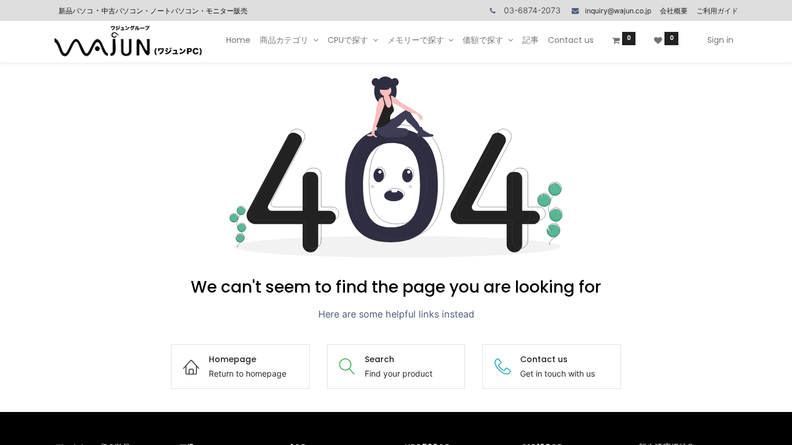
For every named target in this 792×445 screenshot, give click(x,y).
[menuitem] (238, 40)
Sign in (720, 40)
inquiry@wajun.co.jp (618, 10)
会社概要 (674, 10)
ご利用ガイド (717, 10)
